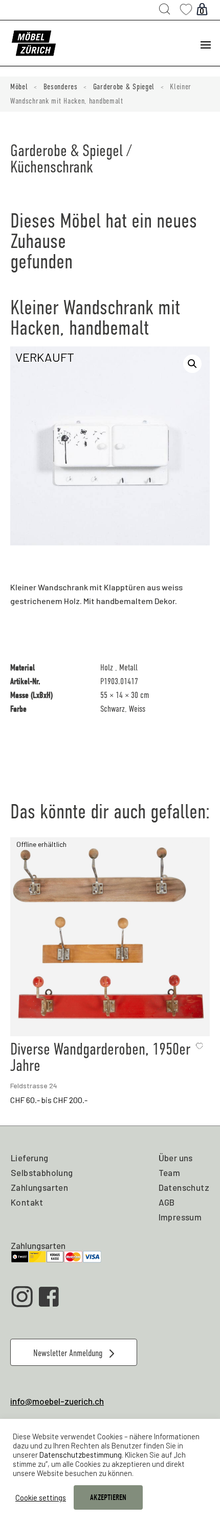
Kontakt (27, 1202)
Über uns (176, 1158)
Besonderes (60, 86)
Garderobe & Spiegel (124, 86)
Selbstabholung (42, 1172)
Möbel (19, 86)
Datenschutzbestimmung (80, 1454)
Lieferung (30, 1158)
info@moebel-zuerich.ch (57, 1401)
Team (170, 1172)
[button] (192, 364)
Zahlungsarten (39, 1187)
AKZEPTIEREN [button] (108, 1497)
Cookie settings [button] (40, 1497)
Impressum (180, 1217)
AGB (167, 1202)
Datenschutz (184, 1187)
